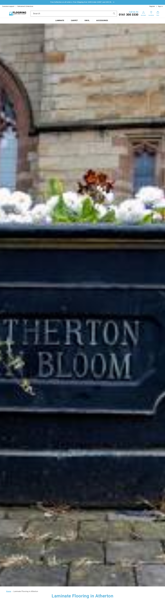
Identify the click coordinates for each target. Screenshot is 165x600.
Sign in (160, 6)
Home (8, 591)
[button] (59, 20)
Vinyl (87, 20)
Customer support (8, 6)
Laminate (59, 20)
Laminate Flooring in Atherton (25, 591)
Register (152, 6)
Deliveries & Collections (25, 6)
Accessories (102, 20)
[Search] (114, 13)
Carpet (74, 20)
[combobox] (74, 13)
